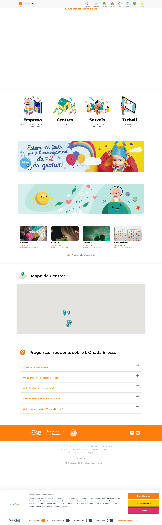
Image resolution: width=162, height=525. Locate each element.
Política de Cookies (99, 450)
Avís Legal (63, 450)
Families (67, 453)
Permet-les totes (143, 496)
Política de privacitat (80, 450)
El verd (55, 242)
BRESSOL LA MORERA (29, 248)
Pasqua (24, 242)
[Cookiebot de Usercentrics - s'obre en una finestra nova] (14, 520)
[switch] (66, 520)
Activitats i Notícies (83, 255)
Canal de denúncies (74, 446)
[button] (70, 322)
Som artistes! (121, 242)
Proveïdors (107, 446)
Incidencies (79, 453)
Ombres (87, 242)
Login (100, 453)
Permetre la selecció (143, 503)
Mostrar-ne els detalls (125, 521)
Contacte (58, 446)
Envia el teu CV (92, 446)
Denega (144, 510)
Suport (91, 453)
